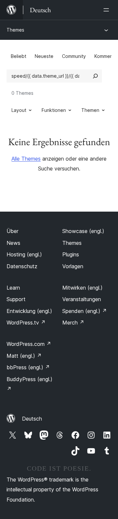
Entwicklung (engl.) (29, 311)
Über (12, 231)
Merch (73, 322)
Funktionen (54, 110)
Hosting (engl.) (24, 254)
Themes (15, 30)
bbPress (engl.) (28, 367)
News (13, 243)
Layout (18, 110)
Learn (13, 287)
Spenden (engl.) (84, 311)
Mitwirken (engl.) (82, 287)
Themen (90, 110)
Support (16, 299)
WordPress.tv (26, 322)
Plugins (70, 254)
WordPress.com (29, 344)
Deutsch (32, 418)
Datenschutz (22, 266)
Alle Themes (26, 158)
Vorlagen (72, 266)
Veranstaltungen (81, 299)
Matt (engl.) (24, 355)
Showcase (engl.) (83, 231)
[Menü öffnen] (107, 10)
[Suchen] (95, 76)
